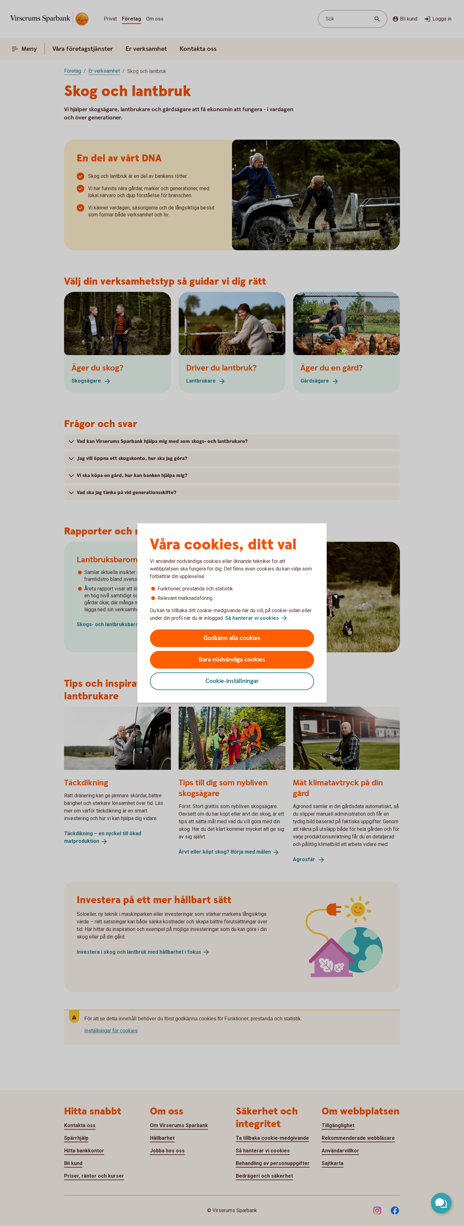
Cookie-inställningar (232, 681)
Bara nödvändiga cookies (232, 660)
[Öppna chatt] (441, 1203)
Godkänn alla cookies (232, 638)
